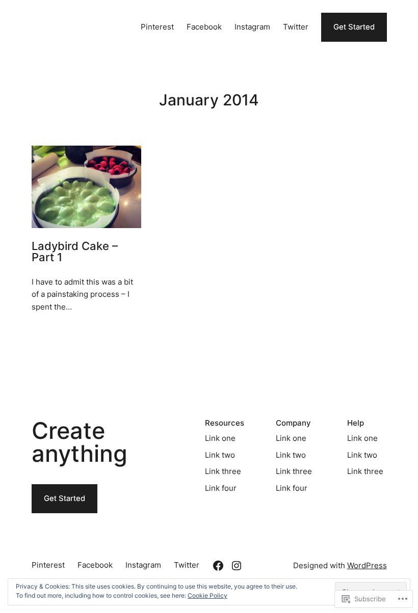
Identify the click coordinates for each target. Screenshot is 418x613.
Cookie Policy (207, 595)
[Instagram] (236, 566)
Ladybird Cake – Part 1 (75, 252)
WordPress (367, 565)
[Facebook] (218, 566)
